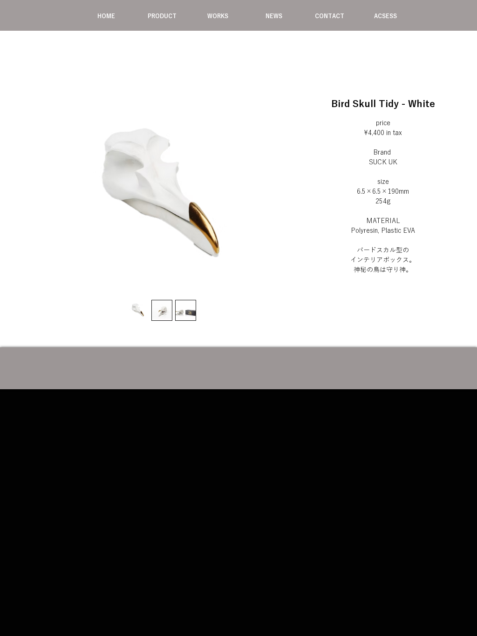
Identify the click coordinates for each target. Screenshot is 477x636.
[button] (162, 16)
